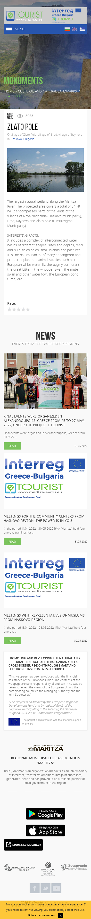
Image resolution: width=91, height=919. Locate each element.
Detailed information (41, 915)
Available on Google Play (45, 814)
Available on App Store (45, 830)
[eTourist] (24, 16)
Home (9, 91)
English (74, 29)
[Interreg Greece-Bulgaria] (66, 15)
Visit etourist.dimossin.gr (23, 845)
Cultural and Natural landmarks (47, 91)
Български (67, 29)
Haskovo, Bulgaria (22, 139)
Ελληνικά (82, 29)
